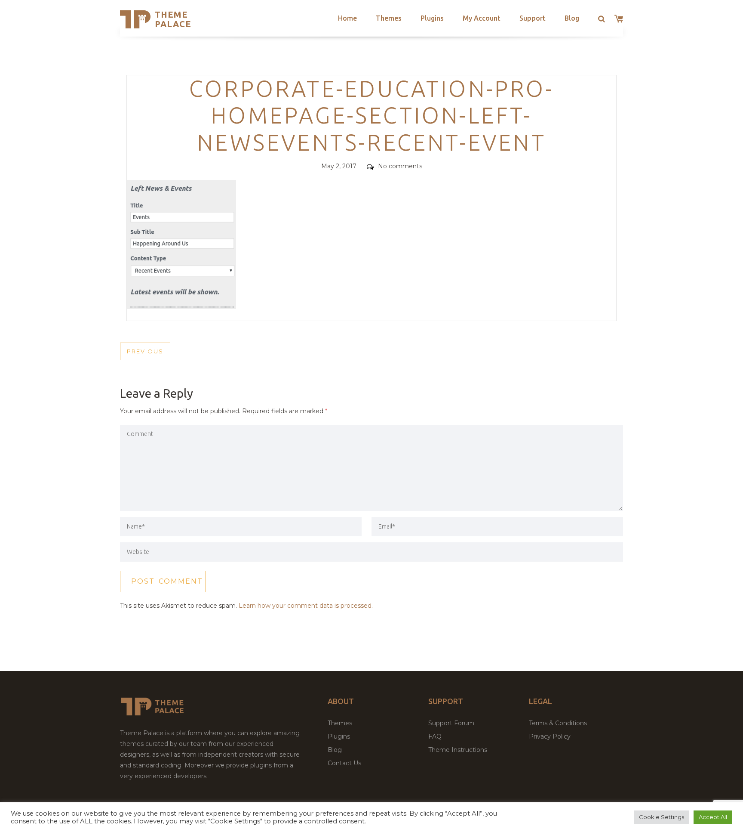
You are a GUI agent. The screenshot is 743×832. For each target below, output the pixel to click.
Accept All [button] (713, 816)
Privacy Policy (550, 736)
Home (347, 18)
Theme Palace (173, 19)
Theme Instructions (457, 750)
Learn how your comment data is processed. (306, 605)
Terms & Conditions (558, 723)
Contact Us (344, 763)
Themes (389, 18)
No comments (400, 166)
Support (532, 18)
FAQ (435, 736)
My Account (481, 18)
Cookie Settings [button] (661, 816)
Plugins (432, 18)
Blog (572, 18)
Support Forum (451, 723)
